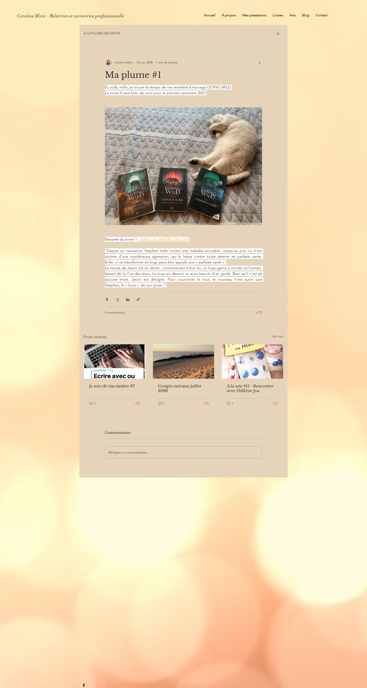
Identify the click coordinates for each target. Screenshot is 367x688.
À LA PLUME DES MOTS (102, 33)
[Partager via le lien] (138, 299)
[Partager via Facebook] (107, 299)
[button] (278, 33)
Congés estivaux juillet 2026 (179, 388)
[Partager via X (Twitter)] (117, 299)
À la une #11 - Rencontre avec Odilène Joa (250, 388)
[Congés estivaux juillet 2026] (183, 361)
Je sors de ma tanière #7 (112, 386)
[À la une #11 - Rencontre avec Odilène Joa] (252, 361)
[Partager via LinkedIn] (128, 299)
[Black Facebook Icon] (84, 685)
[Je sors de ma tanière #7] (114, 361)
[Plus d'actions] (259, 62)
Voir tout (277, 336)
